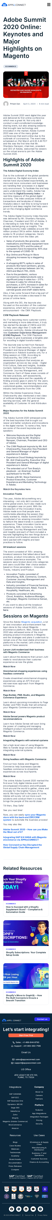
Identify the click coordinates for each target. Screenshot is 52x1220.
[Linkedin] (26, 1209)
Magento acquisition (31, 622)
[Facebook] (11, 1209)
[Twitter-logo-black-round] (18, 1209)
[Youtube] (33, 1209)
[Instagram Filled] (40, 1209)
